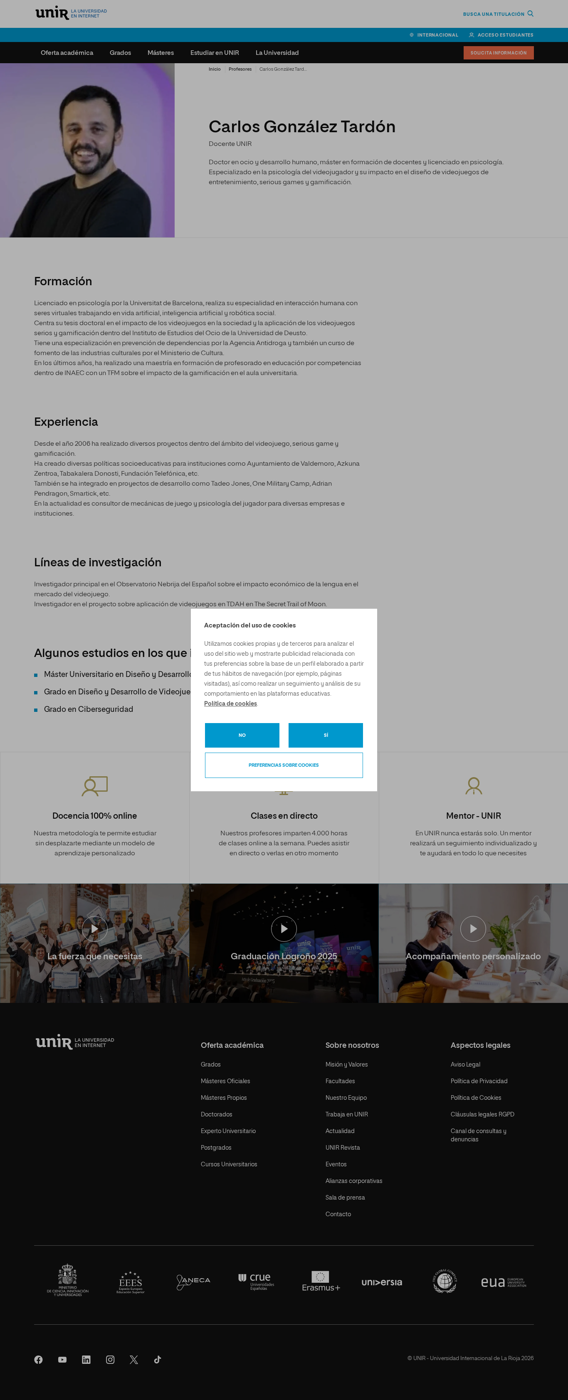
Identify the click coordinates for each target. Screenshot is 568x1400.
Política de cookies (230, 704)
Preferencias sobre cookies (284, 765)
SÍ (326, 735)
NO (242, 735)
